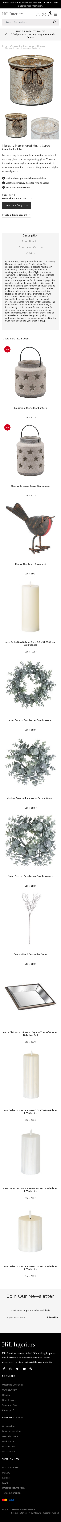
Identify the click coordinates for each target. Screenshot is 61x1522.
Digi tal (56, 1513)
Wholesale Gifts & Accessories (22, 46)
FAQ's (5, 1482)
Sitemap (23, 1513)
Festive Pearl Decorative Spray (30, 954)
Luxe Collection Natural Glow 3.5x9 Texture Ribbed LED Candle (30, 1111)
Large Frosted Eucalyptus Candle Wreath (30, 720)
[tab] (30, 236)
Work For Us (8, 1441)
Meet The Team (10, 1436)
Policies (14, 1513)
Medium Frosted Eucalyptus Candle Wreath (30, 798)
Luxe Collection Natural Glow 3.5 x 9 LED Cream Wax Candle (30, 643)
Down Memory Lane (12, 1431)
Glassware (41, 46)
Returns (6, 1477)
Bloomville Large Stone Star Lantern (30, 486)
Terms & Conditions (11, 1492)
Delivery (6, 1395)
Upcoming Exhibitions (12, 1384)
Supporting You (9, 1405)
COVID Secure (35, 1513)
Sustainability (8, 1451)
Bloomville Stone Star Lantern (30, 408)
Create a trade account (15, 214)
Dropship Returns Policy (13, 1487)
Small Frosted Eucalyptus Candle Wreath (30, 876)
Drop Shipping (9, 1400)
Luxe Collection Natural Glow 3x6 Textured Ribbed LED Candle (30, 1189)
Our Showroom (9, 1389)
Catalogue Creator (11, 1410)
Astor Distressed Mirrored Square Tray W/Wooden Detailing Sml (30, 1033)
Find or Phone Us (10, 1467)
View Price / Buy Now (16, 205)
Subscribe (52, 1317)
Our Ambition (8, 1426)
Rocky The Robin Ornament (30, 564)
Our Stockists (8, 1446)
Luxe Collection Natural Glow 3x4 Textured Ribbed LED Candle (30, 1267)
